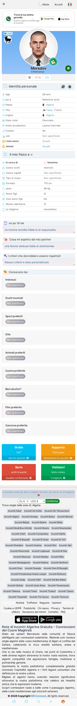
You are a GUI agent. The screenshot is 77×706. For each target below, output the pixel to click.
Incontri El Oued (40, 539)
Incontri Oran (15, 568)
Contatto (53, 611)
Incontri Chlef (18, 533)
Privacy (55, 608)
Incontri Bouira (41, 528)
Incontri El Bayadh (21, 539)
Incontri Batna (48, 516)
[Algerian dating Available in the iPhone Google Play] (50, 617)
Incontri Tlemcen (60, 597)
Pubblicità (29, 608)
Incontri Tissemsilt (18, 597)
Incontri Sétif (34, 579)
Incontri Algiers (11, 516)
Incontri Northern (59, 562)
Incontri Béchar (65, 516)
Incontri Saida (18, 579)
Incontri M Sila (59, 551)
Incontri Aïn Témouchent (57, 511)
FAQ (63, 611)
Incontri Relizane (57, 574)
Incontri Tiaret (30, 591)
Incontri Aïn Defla (33, 511)
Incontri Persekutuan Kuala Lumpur (28, 574)
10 (53, 61)
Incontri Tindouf (48, 591)
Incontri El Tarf (58, 539)
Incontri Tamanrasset (58, 585)
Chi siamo (43, 608)
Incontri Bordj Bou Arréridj (19, 528)
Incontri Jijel (65, 545)
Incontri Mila (57, 556)
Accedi (58, 4)
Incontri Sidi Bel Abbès (55, 579)
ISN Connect (38, 695)
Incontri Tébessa (12, 591)
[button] (4, 4)
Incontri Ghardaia (14, 545)
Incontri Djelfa (58, 533)
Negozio (44, 602)
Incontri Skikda (15, 585)
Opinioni (56, 602)
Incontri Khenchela (19, 551)
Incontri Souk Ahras (35, 585)
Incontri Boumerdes (61, 528)
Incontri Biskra (39, 522)
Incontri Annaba (30, 516)
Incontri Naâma (40, 562)
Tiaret (49, 110)
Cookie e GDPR (12, 608)
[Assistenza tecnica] (63, 701)
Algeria (50, 104)
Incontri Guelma (34, 545)
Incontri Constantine (38, 533)
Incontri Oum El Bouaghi (56, 568)
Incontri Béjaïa (22, 522)
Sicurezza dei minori (34, 611)
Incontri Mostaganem (19, 562)
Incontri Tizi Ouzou (39, 597)
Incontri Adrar (14, 511)
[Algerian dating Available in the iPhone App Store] (27, 617)
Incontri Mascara (22, 556)
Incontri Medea (40, 556)
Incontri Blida (55, 522)
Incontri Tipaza (65, 591)
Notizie (20, 602)
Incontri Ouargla (33, 568)
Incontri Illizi (50, 545)
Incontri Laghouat (41, 551)
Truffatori (32, 602)
